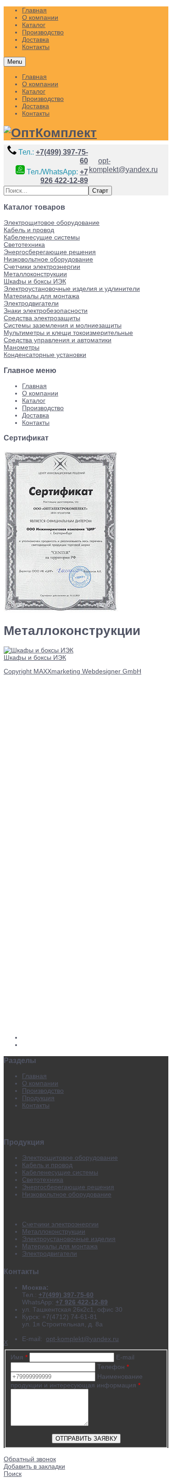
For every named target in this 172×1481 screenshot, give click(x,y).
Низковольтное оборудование (48, 259)
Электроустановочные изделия (69, 1238)
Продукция (38, 1098)
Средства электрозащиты (42, 318)
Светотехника (24, 244)
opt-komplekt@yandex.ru (123, 164)
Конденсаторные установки (45, 354)
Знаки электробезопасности (46, 310)
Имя (19, 1357)
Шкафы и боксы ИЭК (35, 281)
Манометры (21, 347)
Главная (34, 76)
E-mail (125, 1357)
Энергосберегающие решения (50, 252)
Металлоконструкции (35, 274)
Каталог (33, 91)
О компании (40, 84)
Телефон (113, 1366)
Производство (43, 98)
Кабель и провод (29, 230)
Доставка (35, 106)
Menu (14, 61)
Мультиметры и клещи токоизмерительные (68, 332)
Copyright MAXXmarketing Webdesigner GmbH (72, 671)
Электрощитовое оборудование (52, 222)
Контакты (36, 113)
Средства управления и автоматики (57, 340)
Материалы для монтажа (41, 296)
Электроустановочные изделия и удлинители (72, 288)
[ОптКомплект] (50, 133)
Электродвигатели (31, 303)
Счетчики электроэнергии (42, 266)
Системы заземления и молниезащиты (63, 325)
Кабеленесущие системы (42, 237)
